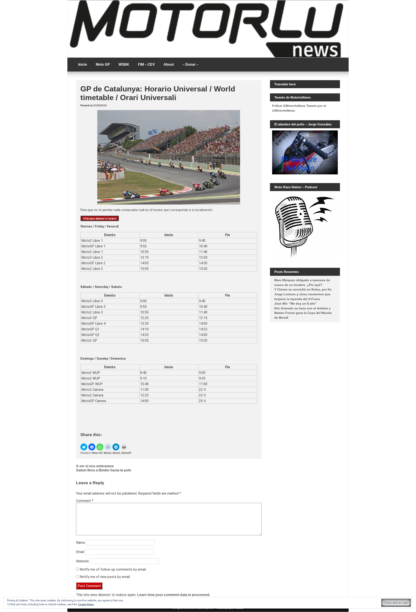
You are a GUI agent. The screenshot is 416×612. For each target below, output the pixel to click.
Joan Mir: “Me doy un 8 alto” (295, 303)
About (169, 64)
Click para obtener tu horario (99, 218)
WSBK (124, 64)
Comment (84, 501)
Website (82, 561)
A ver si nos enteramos (95, 466)
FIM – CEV (146, 64)
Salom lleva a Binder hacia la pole (103, 470)
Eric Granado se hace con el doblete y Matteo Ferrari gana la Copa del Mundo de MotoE (303, 313)
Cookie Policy (86, 604)
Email (80, 552)
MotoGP (126, 453)
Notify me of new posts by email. (105, 577)
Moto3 (116, 453)
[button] (83, 446)
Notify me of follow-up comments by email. (113, 569)
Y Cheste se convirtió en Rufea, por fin (303, 289)
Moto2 (107, 453)
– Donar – (190, 64)
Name (80, 543)
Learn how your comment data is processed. (173, 595)
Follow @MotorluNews (289, 105)
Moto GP (103, 64)
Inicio (82, 64)
